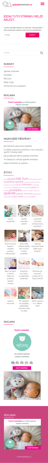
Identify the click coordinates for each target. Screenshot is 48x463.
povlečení (25, 190)
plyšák (33, 187)
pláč (37, 187)
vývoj (39, 194)
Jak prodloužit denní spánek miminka (21, 155)
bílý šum (22, 178)
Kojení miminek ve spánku (16, 163)
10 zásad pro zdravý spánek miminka (21, 159)
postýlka (15, 190)
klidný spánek (15, 181)
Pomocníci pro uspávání (15, 86)
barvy (5, 179)
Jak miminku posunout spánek (18, 146)
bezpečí (12, 178)
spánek (10, 193)
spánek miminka (24, 193)
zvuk (20, 196)
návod (15, 187)
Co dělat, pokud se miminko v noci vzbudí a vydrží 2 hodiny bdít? (23, 150)
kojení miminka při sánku (32, 182)
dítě (34, 179)
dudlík (31, 179)
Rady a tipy (9, 82)
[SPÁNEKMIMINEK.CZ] (18, 4)
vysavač (35, 194)
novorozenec (8, 187)
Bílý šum (7, 78)
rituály (30, 190)
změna (14, 196)
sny (38, 190)
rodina (35, 190)
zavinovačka (7, 197)
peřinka (27, 187)
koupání (6, 185)
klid (5, 182)
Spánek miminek (11, 71)
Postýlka (8, 75)
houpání (38, 179)
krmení (11, 185)
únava (33, 196)
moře (34, 185)
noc (37, 185)
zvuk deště (26, 197)
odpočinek (21, 187)
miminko (27, 184)
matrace (18, 185)
